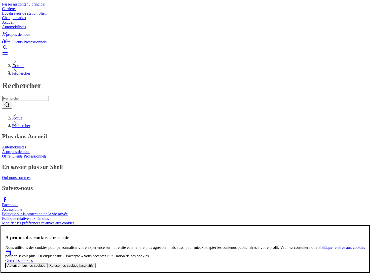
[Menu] (185, 53)
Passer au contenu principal (23, 4)
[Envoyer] (7, 105)
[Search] (185, 47)
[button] (185, 28)
